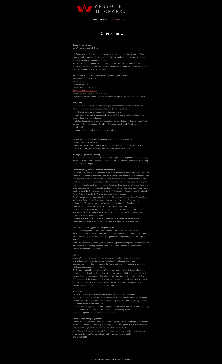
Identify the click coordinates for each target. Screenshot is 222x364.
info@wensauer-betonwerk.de (85, 90)
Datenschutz (115, 20)
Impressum (104, 20)
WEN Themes (128, 359)
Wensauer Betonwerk (110, 8)
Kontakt (126, 20)
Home (95, 20)
